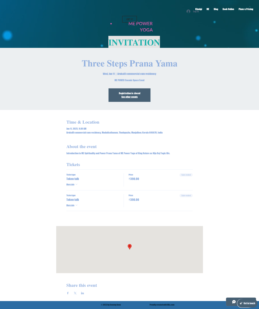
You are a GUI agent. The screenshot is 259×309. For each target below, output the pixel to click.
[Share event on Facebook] (67, 293)
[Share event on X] (75, 293)
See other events (129, 96)
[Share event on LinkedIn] (82, 293)
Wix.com (170, 304)
